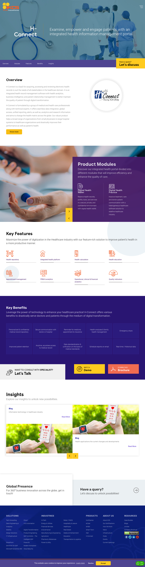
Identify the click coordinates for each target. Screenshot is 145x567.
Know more (14, 132)
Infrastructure (107, 533)
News (105, 530)
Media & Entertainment (71, 533)
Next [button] (69, 211)
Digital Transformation (31, 530)
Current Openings (108, 542)
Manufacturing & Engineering (51, 533)
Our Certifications (108, 523)
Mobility (8, 530)
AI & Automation (29, 523)
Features (29, 63)
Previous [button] (69, 218)
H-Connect (89, 536)
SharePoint (9, 542)
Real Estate (67, 530)
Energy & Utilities (46, 523)
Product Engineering (30, 533)
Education (67, 536)
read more (66, 417)
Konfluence (89, 520)
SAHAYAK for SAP (12, 545)
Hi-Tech (43, 520)
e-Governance (45, 530)
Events (105, 539)
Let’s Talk (34, 372)
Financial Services (47, 526)
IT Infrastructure (11, 536)
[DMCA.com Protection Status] (131, 533)
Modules (17, 63)
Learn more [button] (80, 563)
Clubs (105, 536)
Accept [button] (103, 563)
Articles (126, 526)
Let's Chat (141, 563)
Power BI (27, 542)
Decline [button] (91, 563)
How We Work (107, 526)
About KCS (106, 520)
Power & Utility (46, 542)
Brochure (124, 369)
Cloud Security (28, 549)
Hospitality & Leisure (70, 523)
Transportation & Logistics (72, 539)
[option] (87, 197)
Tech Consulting (11, 520)
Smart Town (90, 530)
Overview (6, 63)
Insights (51, 63)
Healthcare (67, 526)
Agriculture (45, 536)
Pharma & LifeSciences (48, 539)
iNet (87, 533)
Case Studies (128, 520)
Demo (87, 369)
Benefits (40, 63)
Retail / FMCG (68, 520)
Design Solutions (11, 533)
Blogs (126, 523)
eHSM (88, 526)
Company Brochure (130, 530)
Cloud (25, 520)
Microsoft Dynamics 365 (14, 549)
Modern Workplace (30, 545)
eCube (88, 523)
